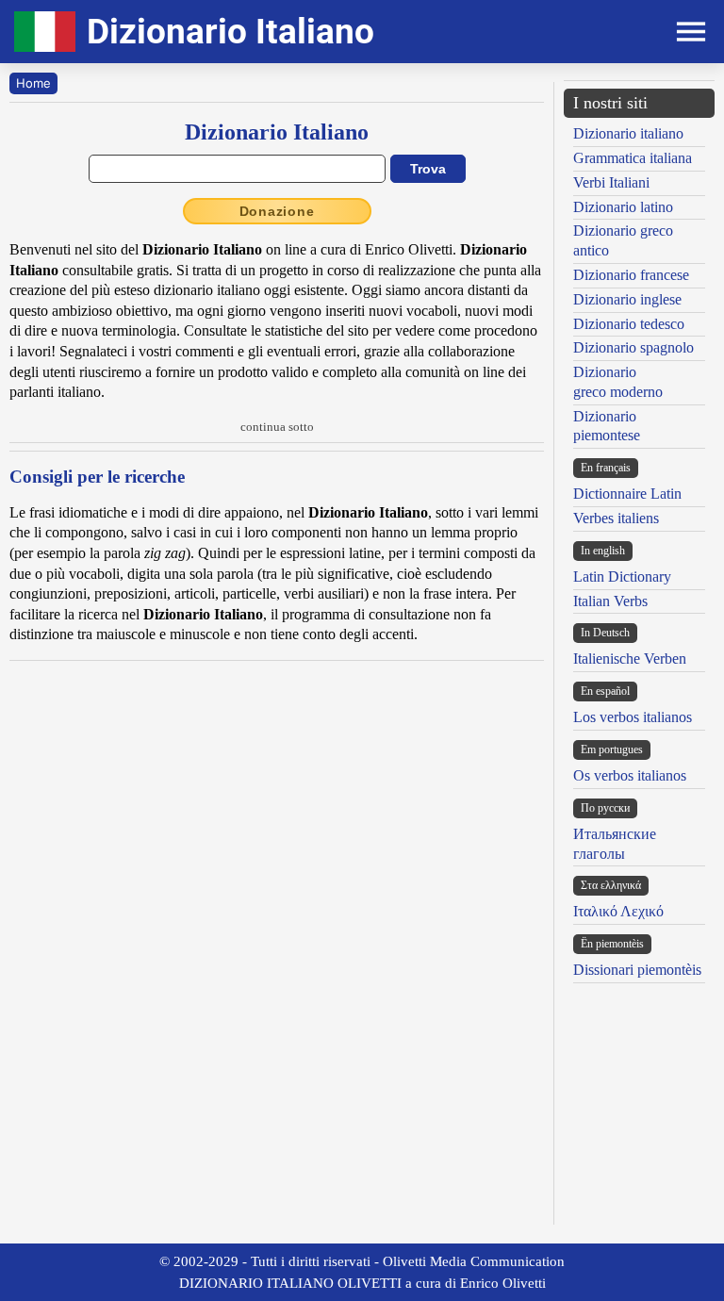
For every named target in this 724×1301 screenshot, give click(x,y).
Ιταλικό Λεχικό (618, 911)
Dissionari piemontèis (637, 970)
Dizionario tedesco (628, 324)
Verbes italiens (616, 518)
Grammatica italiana (632, 158)
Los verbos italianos (632, 717)
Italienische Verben (629, 658)
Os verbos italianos (629, 775)
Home (33, 83)
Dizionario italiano (628, 133)
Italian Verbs (610, 601)
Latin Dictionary (622, 576)
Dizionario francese (631, 275)
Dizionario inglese (627, 299)
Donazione (277, 211)
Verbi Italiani (611, 182)
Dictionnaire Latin (627, 494)
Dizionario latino (623, 207)
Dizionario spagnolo (633, 347)
